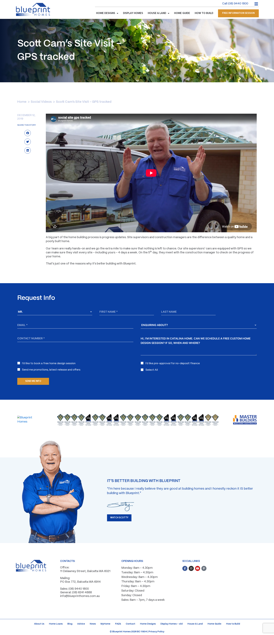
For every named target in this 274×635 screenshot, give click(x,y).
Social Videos (41, 101)
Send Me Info (33, 381)
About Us (39, 624)
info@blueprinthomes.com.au (80, 596)
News (93, 624)
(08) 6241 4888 (82, 592)
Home (21, 101)
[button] (27, 133)
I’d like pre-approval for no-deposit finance (172, 363)
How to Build (233, 624)
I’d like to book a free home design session (48, 363)
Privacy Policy (156, 632)
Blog (69, 624)
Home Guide (214, 624)
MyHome (105, 624)
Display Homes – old (171, 624)
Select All (151, 370)
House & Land (195, 624)
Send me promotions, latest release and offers (51, 369)
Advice (81, 624)
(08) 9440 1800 (78, 589)
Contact (130, 624)
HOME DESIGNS (105, 13)
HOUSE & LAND (157, 13)
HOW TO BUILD (204, 13)
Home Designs (148, 624)
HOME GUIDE (182, 13)
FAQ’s (118, 624)
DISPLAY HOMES (133, 13)
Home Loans (56, 624)
